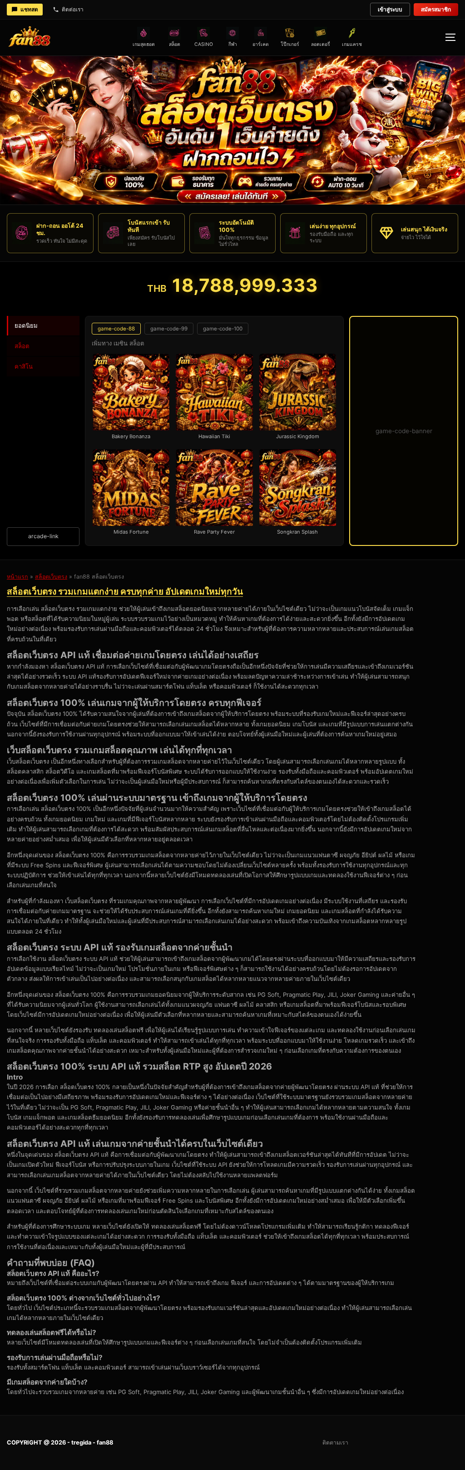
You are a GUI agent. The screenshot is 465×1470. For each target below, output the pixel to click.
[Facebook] (384, 1443)
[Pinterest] (427, 1443)
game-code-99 (169, 328)
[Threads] (449, 1443)
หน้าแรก (17, 576)
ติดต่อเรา (73, 9)
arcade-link (43, 536)
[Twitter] (405, 1443)
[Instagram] (362, 1443)
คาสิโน (24, 366)
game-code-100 (222, 328)
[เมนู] (450, 37)
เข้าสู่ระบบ (390, 9)
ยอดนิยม (26, 325)
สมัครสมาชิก (436, 9)
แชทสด (29, 9)
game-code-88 (116, 328)
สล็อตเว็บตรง (51, 576)
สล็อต (22, 346)
